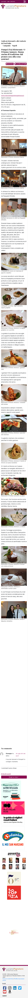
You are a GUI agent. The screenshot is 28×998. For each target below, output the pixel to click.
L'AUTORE (3, 1)
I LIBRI (8, 1)
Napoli (14, 46)
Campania (6, 46)
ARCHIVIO (12, 1)
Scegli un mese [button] (13, 777)
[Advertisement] (14, 24)
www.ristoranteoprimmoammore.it (12, 95)
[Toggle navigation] (24, 1)
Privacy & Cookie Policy (8, 978)
